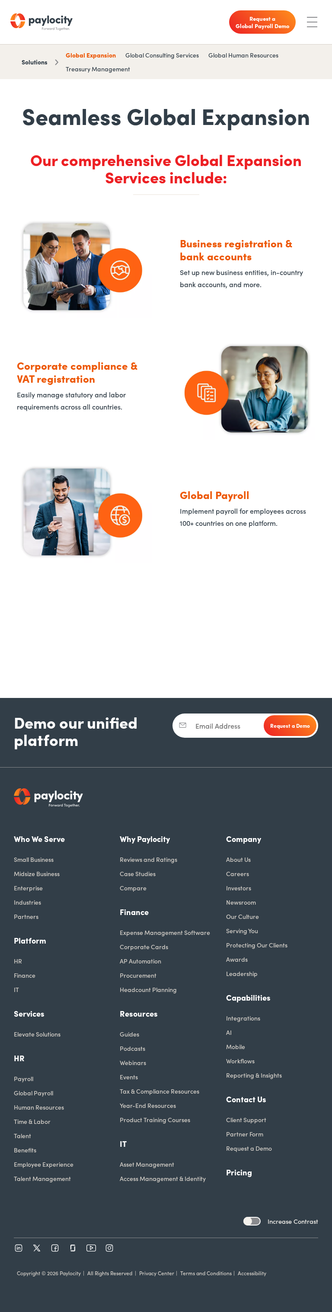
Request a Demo (249, 1148)
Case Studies (138, 873)
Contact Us (246, 1099)
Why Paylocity (145, 838)
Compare (133, 887)
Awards (237, 959)
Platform (30, 940)
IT (16, 989)
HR (18, 961)
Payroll (23, 1078)
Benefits (25, 1150)
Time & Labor (32, 1121)
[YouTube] (91, 1248)
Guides (129, 1034)
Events (129, 1076)
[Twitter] (37, 1248)
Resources (139, 1013)
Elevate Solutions (37, 1034)
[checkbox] (252, 1221)
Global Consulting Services (162, 55)
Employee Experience (43, 1164)
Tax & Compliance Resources (159, 1091)
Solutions (35, 62)
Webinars (133, 1062)
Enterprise (28, 887)
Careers (237, 873)
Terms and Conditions (206, 1273)
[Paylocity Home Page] (41, 22)
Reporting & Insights (254, 1075)
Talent (22, 1135)
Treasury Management (98, 68)
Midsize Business (37, 873)
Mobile (235, 1046)
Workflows (240, 1060)
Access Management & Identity (163, 1178)
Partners (26, 916)
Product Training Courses (155, 1119)
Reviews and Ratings (148, 859)
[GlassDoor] (73, 1248)
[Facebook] (55, 1248)
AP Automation (140, 961)
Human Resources (39, 1107)
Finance (24, 975)
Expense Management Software (165, 932)
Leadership (242, 973)
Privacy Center (156, 1273)
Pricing (239, 1172)
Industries (27, 902)
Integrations (243, 1018)
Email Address (217, 725)
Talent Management (42, 1178)
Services (29, 1013)
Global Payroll (33, 1092)
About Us (238, 859)
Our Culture (242, 916)
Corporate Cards (144, 946)
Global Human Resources (243, 55)
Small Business (34, 859)
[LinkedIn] (18, 1248)
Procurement (138, 975)
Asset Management (147, 1164)
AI (229, 1032)
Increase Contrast (293, 1221)
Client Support (246, 1119)
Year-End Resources (148, 1105)
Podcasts (132, 1048)
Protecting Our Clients (256, 945)
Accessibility (252, 1273)
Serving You (242, 930)
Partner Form (244, 1134)
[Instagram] (109, 1248)
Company (243, 838)
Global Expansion (91, 55)
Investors (238, 887)
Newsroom (241, 902)
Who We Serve (39, 838)
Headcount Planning (148, 989)
